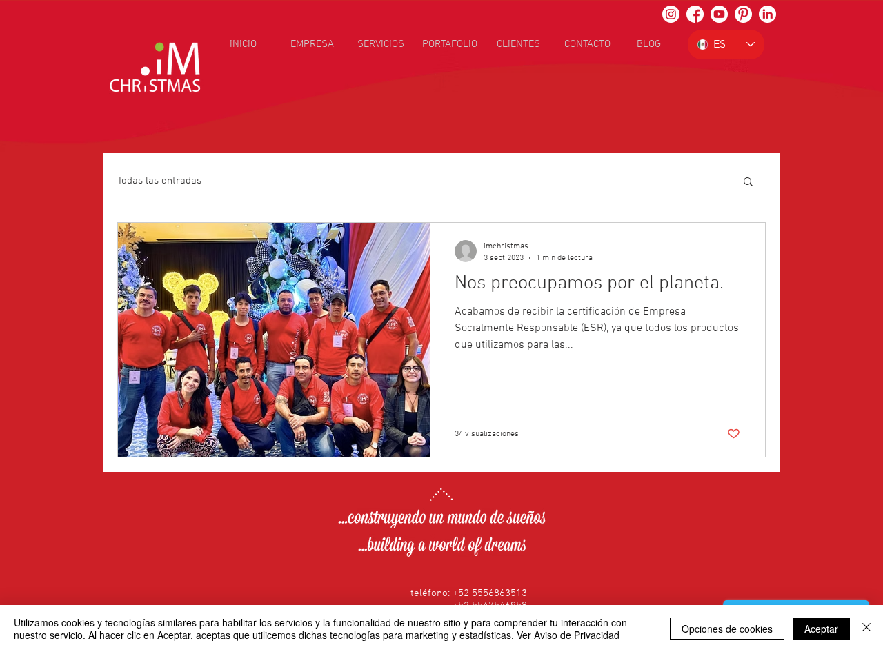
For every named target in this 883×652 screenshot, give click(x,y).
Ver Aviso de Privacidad (568, 635)
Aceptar (821, 628)
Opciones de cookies (727, 628)
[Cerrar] (866, 628)
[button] (748, 182)
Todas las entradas (159, 181)
